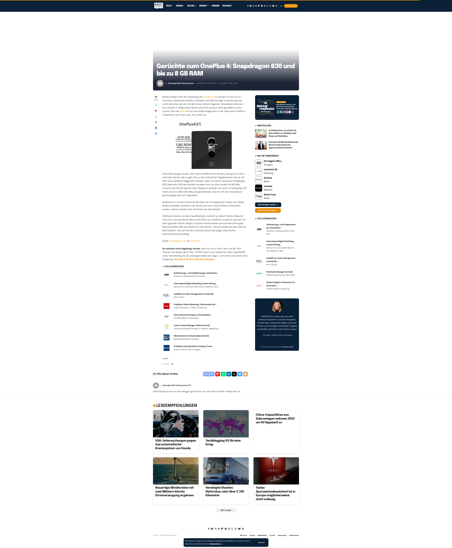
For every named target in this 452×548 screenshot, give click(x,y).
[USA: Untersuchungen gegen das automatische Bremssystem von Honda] (176, 423)
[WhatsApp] (267, 6)
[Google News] (250, 6)
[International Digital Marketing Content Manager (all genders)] (167, 285)
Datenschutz (215, 544)
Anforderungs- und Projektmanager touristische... (196, 273)
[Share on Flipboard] (156, 111)
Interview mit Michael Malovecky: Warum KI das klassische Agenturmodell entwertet (283, 145)
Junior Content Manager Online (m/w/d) (192, 325)
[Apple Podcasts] (264, 6)
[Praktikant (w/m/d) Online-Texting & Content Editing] (167, 348)
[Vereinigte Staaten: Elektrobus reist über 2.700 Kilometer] (226, 471)
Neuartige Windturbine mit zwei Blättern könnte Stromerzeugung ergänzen (174, 491)
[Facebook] (248, 6)
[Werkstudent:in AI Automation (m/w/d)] (167, 337)
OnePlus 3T (208, 97)
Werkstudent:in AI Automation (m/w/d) (191, 336)
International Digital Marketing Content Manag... (195, 283)
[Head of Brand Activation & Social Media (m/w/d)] (167, 316)
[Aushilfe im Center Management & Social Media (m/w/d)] (167, 295)
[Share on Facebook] (156, 105)
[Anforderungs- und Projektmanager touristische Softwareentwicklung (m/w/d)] (167, 274)
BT (172, 364)
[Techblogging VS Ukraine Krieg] (226, 423)
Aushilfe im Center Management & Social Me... (194, 294)
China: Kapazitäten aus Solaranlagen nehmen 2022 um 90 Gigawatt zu (275, 418)
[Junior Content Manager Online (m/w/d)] (167, 327)
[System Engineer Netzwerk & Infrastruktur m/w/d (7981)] (259, 285)
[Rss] (276, 6)
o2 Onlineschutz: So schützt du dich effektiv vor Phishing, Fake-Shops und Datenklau (283, 133)
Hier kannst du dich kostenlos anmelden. (194, 259)
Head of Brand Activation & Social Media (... (193, 315)
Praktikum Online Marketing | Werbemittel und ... (195, 304)
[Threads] (270, 6)
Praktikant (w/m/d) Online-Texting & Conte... (193, 346)
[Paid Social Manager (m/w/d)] (259, 273)
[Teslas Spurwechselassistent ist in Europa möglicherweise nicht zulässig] (276, 471)
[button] (261, 542)
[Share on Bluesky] (156, 133)
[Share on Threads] (156, 128)
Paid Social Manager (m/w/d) (279, 272)
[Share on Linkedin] (156, 122)
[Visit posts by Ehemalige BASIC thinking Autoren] (160, 83)
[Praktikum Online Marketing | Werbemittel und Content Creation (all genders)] (167, 306)
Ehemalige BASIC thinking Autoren (181, 83)
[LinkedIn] (256, 6)
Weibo (183, 111)
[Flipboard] (258, 6)
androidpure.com (178, 240)
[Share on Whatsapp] (156, 116)
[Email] (245, 374)
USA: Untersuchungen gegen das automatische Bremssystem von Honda (175, 444)
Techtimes (195, 240)
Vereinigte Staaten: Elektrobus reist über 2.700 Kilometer (225, 491)
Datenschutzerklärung (287, 347)
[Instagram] (253, 6)
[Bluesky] (273, 6)
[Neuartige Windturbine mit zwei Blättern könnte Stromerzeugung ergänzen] (176, 471)
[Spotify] (261, 6)
